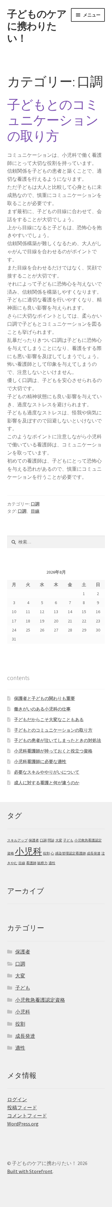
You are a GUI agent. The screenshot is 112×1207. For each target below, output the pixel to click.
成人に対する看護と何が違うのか (46, 782)
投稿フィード (22, 1107)
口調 (35, 504)
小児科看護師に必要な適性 (40, 761)
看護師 (31, 863)
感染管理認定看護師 (70, 853)
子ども (68, 840)
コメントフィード (27, 1115)
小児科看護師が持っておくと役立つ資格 (53, 751)
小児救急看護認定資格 (40, 1000)
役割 (46, 853)
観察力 (42, 863)
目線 (35, 511)
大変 (58, 840)
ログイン (17, 1099)
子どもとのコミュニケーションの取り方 (52, 120)
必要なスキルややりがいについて (46, 772)
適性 (52, 863)
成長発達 (93, 853)
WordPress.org (23, 1124)
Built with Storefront (30, 1171)
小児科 (28, 851)
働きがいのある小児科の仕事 (42, 709)
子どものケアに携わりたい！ (37, 26)
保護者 (34, 840)
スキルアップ (17, 840)
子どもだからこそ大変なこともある (49, 719)
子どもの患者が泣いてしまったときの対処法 (57, 740)
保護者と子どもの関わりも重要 (44, 698)
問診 (51, 840)
